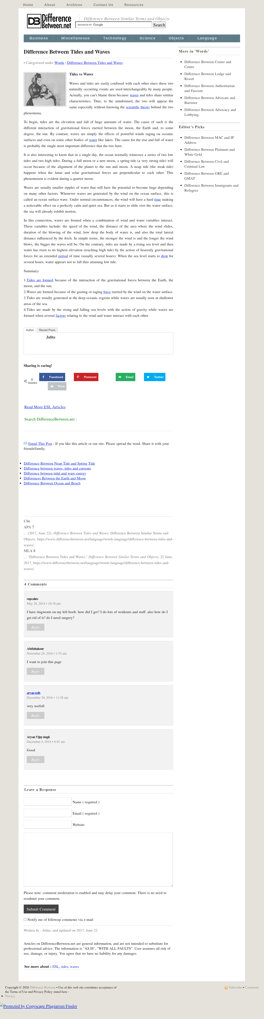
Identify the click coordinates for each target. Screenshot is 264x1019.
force (107, 291)
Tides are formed (40, 279)
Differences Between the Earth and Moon (55, 478)
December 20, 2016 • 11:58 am (47, 697)
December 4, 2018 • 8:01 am (46, 741)
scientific (132, 106)
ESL (55, 966)
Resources (134, 5)
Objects (176, 38)
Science (148, 38)
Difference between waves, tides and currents (57, 468)
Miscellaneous (75, 38)
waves (134, 94)
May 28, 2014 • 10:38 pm (44, 603)
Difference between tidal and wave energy (55, 473)
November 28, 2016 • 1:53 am (47, 653)
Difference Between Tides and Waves (95, 62)
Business (38, 38)
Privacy (10, 996)
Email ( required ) (86, 813)
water (93, 139)
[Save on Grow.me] (111, 377)
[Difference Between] (49, 28)
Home (28, 5)
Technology (114, 38)
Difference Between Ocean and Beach (52, 483)
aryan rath (33, 692)
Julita (50, 337)
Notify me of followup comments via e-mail (60, 919)
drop (164, 255)
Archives (74, 5)
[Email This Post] (25, 443)
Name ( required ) (86, 801)
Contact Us (103, 5)
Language (207, 38)
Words (59, 62)
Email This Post (40, 443)
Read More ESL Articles (45, 407)
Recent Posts (47, 330)
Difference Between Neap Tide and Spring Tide (59, 463)
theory (145, 106)
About (49, 5)
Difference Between (42, 987)
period (63, 255)
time (157, 199)
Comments (252, 987)
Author (30, 330)
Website (79, 824)
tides (64, 966)
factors (61, 315)
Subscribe (235, 987)
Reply (35, 627)
